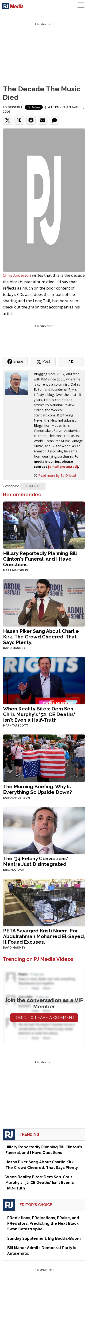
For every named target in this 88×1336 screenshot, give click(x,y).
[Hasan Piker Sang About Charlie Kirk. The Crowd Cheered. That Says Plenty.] (44, 602)
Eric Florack (13, 869)
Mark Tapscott (15, 725)
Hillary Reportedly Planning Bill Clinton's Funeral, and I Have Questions (40, 558)
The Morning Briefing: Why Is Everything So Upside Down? (37, 789)
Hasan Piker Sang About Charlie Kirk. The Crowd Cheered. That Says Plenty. (41, 636)
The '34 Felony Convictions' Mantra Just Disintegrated (35, 861)
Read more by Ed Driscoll (57, 475)
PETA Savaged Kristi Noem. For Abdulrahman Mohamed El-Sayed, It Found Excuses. (44, 936)
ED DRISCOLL (33, 486)
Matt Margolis (15, 570)
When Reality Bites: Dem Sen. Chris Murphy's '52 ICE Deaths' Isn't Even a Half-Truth (39, 714)
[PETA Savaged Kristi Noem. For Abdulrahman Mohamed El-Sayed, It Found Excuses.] (44, 902)
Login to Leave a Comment (44, 1017)
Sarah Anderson (16, 797)
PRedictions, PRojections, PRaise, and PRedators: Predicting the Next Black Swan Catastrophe (43, 1223)
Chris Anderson (17, 275)
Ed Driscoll (13, 107)
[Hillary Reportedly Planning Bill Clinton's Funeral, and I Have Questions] (44, 524)
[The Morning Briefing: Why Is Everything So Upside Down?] (44, 758)
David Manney (14, 648)
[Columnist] (18, 383)
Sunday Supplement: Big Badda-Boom (44, 1238)
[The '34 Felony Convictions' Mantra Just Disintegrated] (44, 830)
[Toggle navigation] (81, 5)
